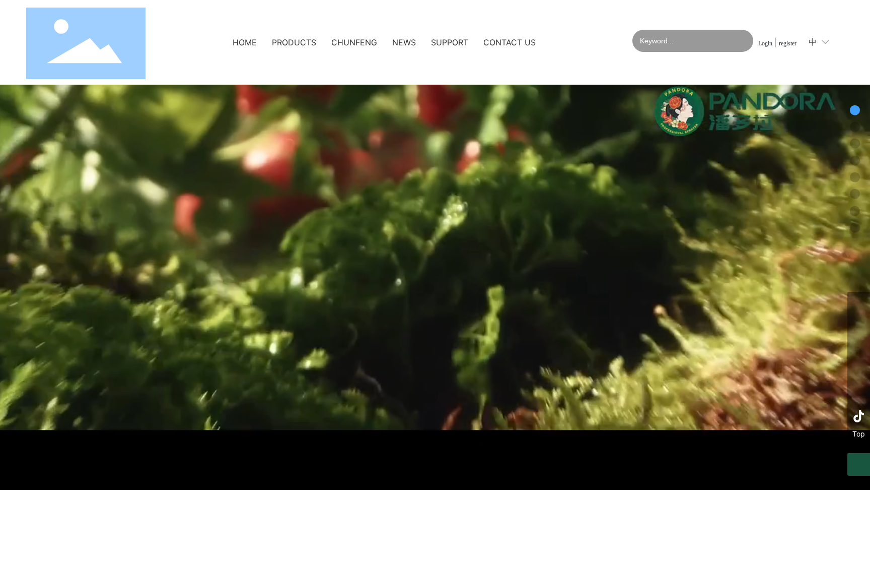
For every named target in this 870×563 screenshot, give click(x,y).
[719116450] (858, 394)
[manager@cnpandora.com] (858, 348)
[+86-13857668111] (858, 326)
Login (766, 43)
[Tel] (858, 303)
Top (858, 433)
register (787, 43)
